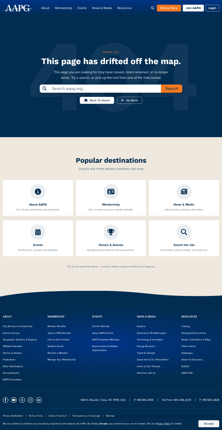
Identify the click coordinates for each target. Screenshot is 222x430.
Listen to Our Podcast (148, 366)
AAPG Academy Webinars (105, 339)
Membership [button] (63, 8)
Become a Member (58, 353)
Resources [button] (124, 8)
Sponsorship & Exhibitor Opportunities (105, 348)
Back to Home (99, 100)
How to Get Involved (58, 339)
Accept (209, 423)
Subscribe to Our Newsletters (153, 359)
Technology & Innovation (150, 339)
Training (185, 326)
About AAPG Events (102, 333)
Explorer (141, 326)
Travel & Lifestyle (146, 353)
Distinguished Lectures (193, 333)
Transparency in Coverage (86, 416)
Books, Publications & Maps (196, 339)
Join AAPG (193, 8)
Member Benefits (57, 326)
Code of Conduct (57, 416)
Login (212, 8)
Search (171, 88)
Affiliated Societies (12, 346)
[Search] (152, 8)
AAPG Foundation (12, 379)
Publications (9, 359)
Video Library (188, 346)
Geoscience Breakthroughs (151, 333)
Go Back (131, 100)
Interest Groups (11, 333)
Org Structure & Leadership (17, 326)
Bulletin (185, 366)
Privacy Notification (13, 416)
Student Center (56, 346)
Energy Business (146, 346)
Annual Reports (11, 373)
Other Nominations (13, 366)
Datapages (187, 353)
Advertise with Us (146, 373)
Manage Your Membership (62, 359)
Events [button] (82, 8)
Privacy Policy (163, 423)
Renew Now (169, 8)
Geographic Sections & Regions (20, 339)
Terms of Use (36, 416)
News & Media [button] (102, 8)
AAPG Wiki (187, 373)
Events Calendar (101, 326)
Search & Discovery (192, 359)
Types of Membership (59, 333)
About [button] (45, 8)
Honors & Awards (12, 353)
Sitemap (110, 416)
